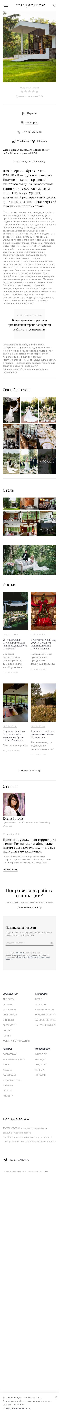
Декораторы (9, 1025)
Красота (7, 1070)
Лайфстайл (38, 634)
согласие (20, 953)
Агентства (9, 999)
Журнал (7, 1049)
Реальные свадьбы (14, 1060)
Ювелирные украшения (16, 1041)
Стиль (6, 1065)
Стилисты (8, 1020)
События (8, 1086)
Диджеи (7, 1031)
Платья (7, 1036)
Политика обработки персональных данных (25, 1172)
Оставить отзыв (28, 908)
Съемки (7, 1091)
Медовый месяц (12, 1081)
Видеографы (10, 1015)
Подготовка (10, 634)
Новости (8, 1096)
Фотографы (9, 1010)
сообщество (10, 994)
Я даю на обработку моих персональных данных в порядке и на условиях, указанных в (28, 956)
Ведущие (8, 1005)
